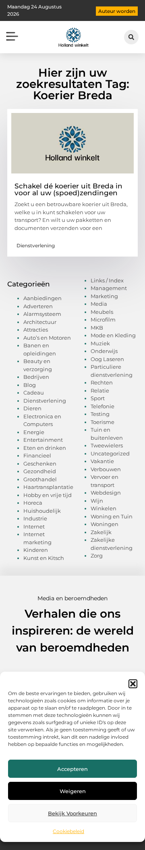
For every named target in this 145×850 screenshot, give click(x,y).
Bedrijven (36, 377)
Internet (34, 526)
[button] (133, 684)
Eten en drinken (44, 448)
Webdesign (106, 492)
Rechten (102, 382)
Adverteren (38, 306)
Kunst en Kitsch (43, 558)
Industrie (35, 518)
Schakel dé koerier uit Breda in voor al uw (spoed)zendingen (68, 189)
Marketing (104, 296)
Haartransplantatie (48, 487)
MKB (97, 327)
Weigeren (73, 791)
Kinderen (35, 550)
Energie (33, 432)
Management (109, 288)
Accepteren (72, 769)
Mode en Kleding (113, 335)
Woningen (104, 524)
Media (99, 304)
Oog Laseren (107, 359)
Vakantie (102, 461)
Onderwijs (104, 351)
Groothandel (40, 479)
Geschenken (39, 463)
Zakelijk (101, 532)
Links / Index (107, 280)
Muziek (100, 343)
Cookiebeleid (68, 831)
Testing (100, 414)
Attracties (35, 329)
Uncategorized (110, 453)
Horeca (32, 502)
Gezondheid (39, 471)
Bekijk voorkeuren (72, 813)
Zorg (97, 555)
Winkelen (103, 508)
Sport (98, 398)
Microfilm (103, 319)
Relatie (100, 390)
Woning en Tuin (112, 516)
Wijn (97, 500)
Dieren (32, 408)
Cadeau (33, 392)
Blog (29, 385)
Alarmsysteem (42, 314)
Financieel (37, 455)
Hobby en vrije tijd (47, 495)
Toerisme (102, 422)
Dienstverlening (36, 245)
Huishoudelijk (42, 510)
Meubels (102, 312)
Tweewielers (107, 445)
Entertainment (43, 439)
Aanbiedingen (42, 298)
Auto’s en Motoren (47, 337)
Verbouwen (106, 469)
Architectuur (39, 322)
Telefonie (102, 406)
